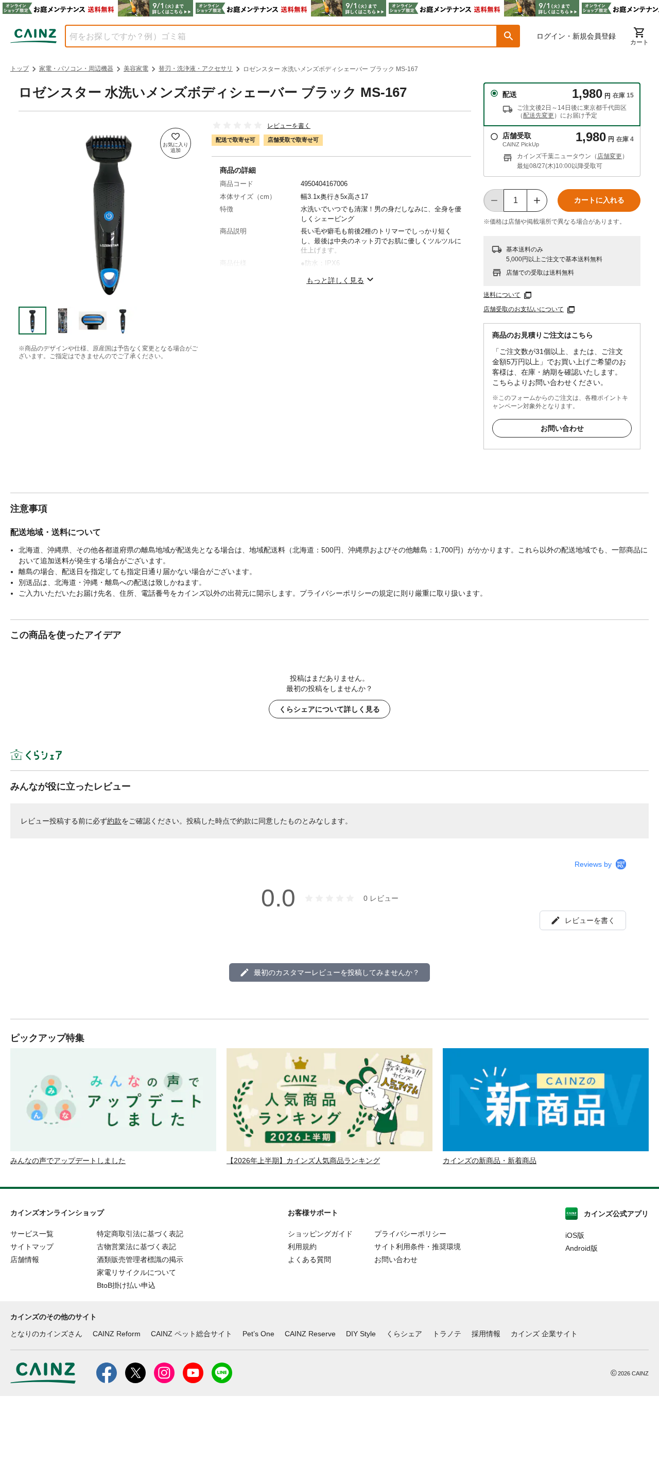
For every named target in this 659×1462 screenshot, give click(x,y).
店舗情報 (24, 1259)
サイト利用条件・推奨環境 (417, 1246)
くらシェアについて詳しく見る (329, 709)
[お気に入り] (175, 143)
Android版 (581, 1248)
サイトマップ (32, 1246)
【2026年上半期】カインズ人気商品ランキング (303, 1160)
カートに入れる (599, 200)
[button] (508, 36)
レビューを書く (288, 125)
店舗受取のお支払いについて (523, 309)
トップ (19, 68)
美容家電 (136, 68)
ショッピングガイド (320, 1234)
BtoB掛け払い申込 (126, 1285)
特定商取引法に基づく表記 (140, 1234)
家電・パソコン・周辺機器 (76, 68)
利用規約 (302, 1246)
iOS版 (574, 1235)
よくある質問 (309, 1259)
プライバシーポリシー (410, 1234)
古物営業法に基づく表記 (136, 1246)
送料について (502, 294)
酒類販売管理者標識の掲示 (140, 1259)
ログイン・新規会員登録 (576, 36)
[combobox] (273, 36)
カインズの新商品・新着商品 (489, 1160)
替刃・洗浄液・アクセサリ (196, 68)
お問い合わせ (562, 428)
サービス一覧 (32, 1234)
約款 (114, 821)
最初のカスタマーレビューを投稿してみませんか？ (337, 972)
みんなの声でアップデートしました (68, 1160)
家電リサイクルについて (136, 1272)
